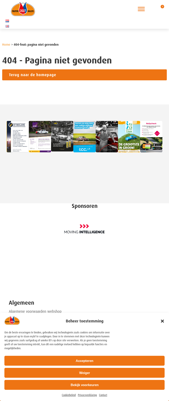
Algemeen (21, 302)
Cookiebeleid (69, 395)
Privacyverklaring (87, 395)
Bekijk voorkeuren (85, 385)
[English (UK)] (7, 26)
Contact (103, 395)
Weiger (84, 373)
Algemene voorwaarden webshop (35, 311)
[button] (162, 321)
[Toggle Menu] (141, 9)
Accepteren (84, 361)
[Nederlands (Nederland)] (7, 20)
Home (6, 45)
